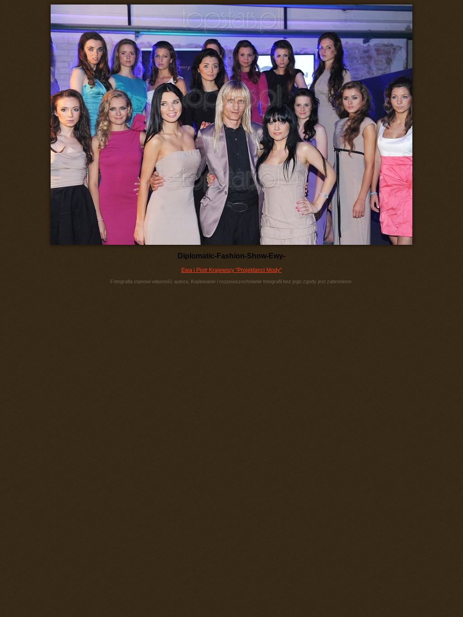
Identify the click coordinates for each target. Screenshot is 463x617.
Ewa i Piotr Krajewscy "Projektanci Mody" (231, 270)
